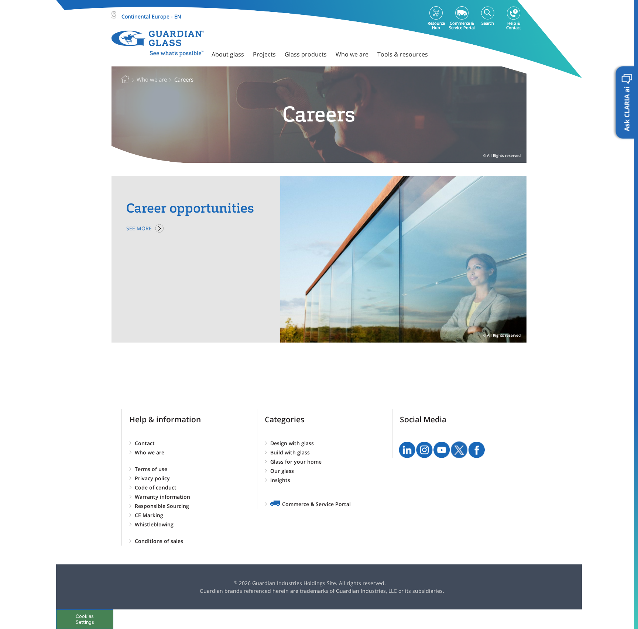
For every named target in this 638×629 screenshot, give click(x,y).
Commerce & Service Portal (316, 504)
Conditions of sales (159, 540)
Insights (280, 480)
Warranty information (162, 496)
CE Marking (149, 515)
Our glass (282, 470)
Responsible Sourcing (162, 505)
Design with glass (292, 443)
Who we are (149, 452)
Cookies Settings (85, 619)
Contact (145, 443)
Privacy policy (152, 478)
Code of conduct (155, 487)
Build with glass (290, 452)
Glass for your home (296, 461)
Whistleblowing (154, 524)
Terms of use (151, 468)
